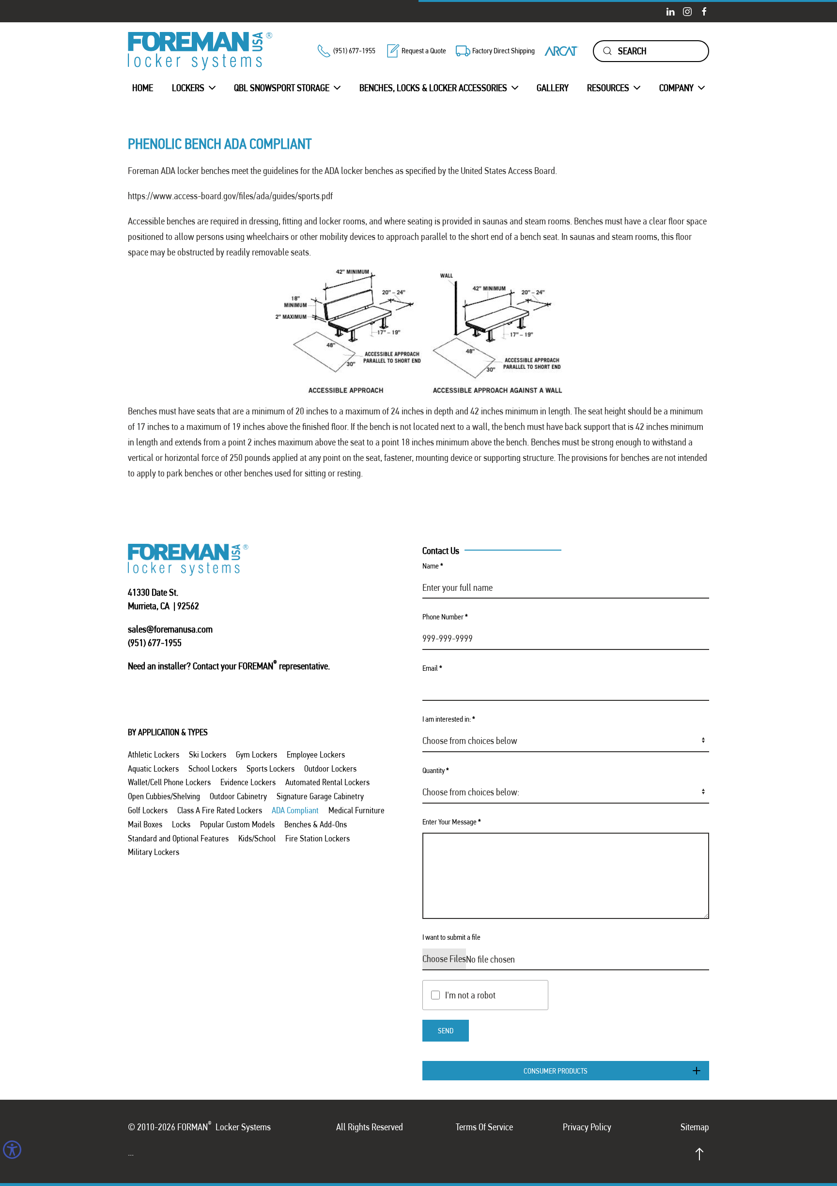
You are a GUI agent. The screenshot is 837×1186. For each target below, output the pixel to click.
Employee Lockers (316, 754)
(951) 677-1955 (354, 50)
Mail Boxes (145, 824)
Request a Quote (424, 50)
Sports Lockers (270, 768)
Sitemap (695, 1127)
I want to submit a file (451, 937)
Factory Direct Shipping (503, 50)
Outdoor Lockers (330, 768)
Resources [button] (608, 88)
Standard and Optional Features (178, 838)
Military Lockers (153, 852)
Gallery (553, 88)
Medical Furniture (356, 810)
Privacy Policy (587, 1127)
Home (142, 88)
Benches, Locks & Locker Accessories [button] (433, 88)
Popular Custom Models (237, 824)
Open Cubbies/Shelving (164, 796)
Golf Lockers (148, 810)
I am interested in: (448, 719)
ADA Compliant (295, 810)
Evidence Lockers (248, 782)
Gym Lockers (256, 754)
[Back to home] (200, 51)
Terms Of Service (484, 1127)
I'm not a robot (470, 995)
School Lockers (212, 768)
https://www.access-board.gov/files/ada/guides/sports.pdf (230, 196)
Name (432, 565)
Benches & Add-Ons (315, 824)
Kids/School (257, 838)
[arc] (561, 51)
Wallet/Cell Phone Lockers (169, 782)
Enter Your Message (451, 821)
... (131, 1152)
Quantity (435, 770)
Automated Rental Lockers (327, 782)
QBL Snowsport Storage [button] (281, 88)
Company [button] (676, 88)
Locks (181, 824)
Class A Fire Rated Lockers (219, 810)
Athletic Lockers (153, 754)
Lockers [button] (188, 88)
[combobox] (651, 51)
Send (445, 1030)
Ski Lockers (207, 754)
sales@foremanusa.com (170, 629)
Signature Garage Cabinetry (320, 796)
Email (432, 668)
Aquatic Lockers (153, 768)
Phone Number (445, 616)
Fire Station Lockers (317, 838)
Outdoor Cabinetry (238, 796)
